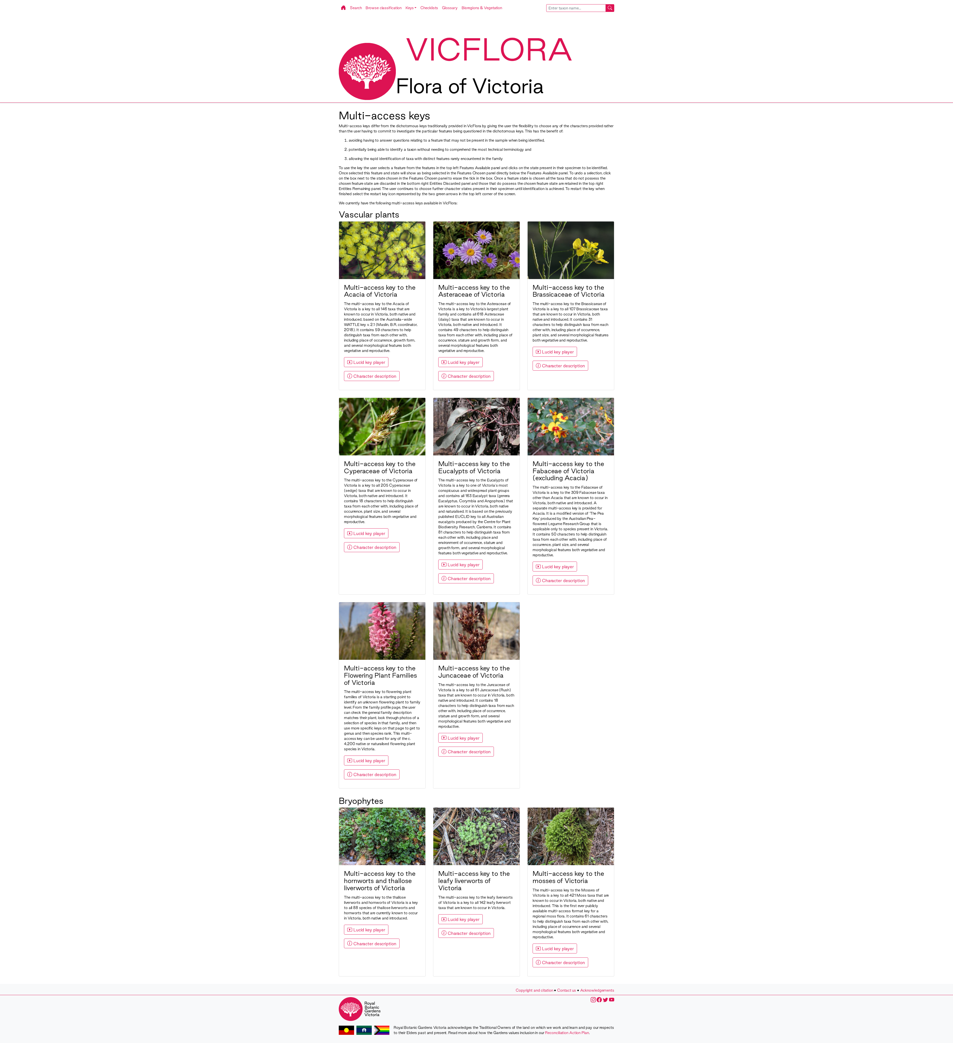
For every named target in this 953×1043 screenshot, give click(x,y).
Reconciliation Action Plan (567, 1033)
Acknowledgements (597, 990)
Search (356, 8)
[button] (411, 7)
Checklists (429, 8)
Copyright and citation (534, 990)
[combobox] (580, 8)
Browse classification (384, 8)
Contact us (566, 990)
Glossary (449, 8)
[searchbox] (576, 8)
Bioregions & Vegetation (482, 8)
